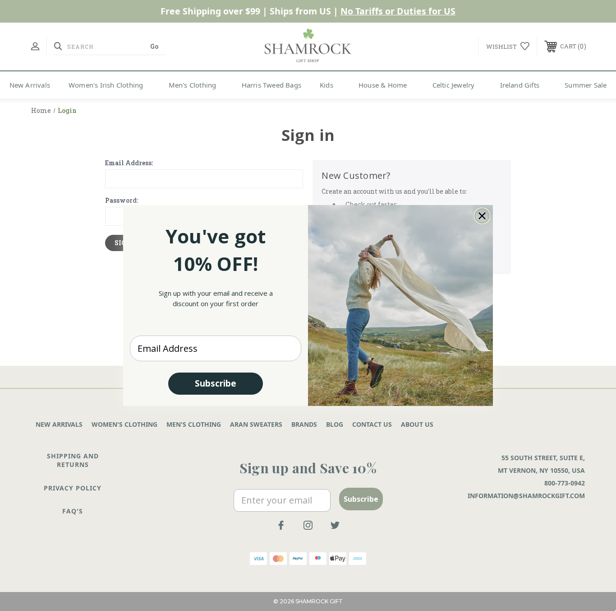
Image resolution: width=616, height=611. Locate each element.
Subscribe (215, 383)
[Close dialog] (482, 216)
